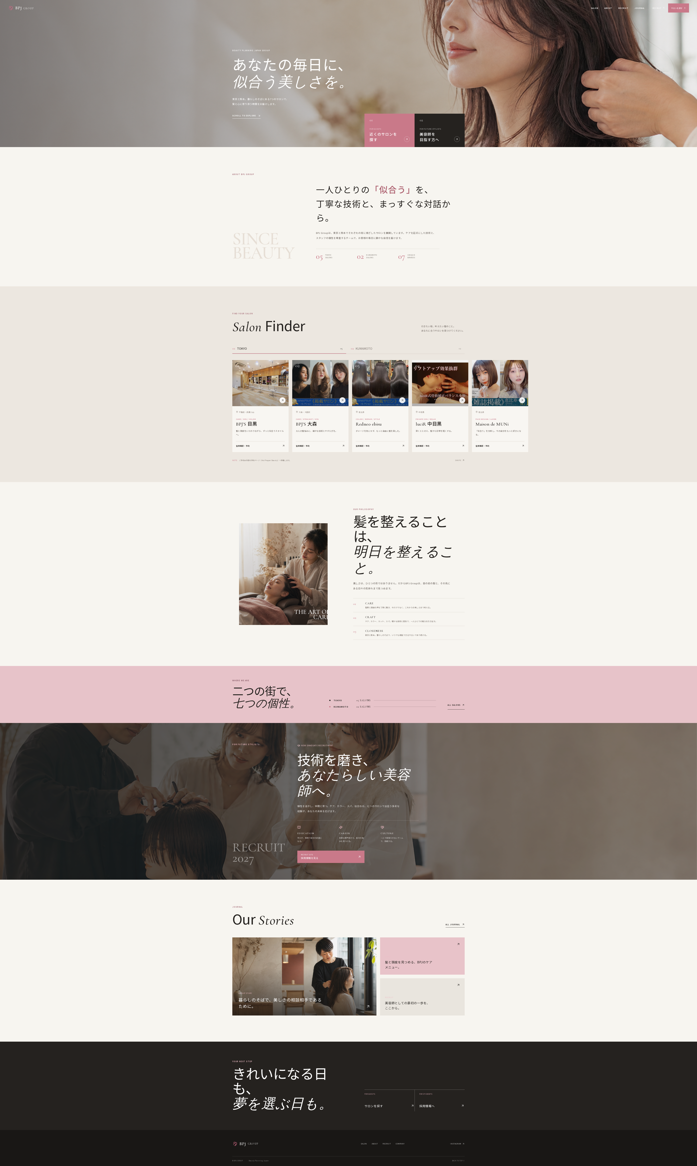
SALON (594, 8)
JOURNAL (640, 8)
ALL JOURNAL (453, 924)
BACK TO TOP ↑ (458, 1161)
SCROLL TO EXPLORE (244, 115)
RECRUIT (623, 8)
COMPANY (400, 1144)
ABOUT (608, 8)
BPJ (248, 1143)
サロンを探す (677, 8)
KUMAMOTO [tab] (406, 348)
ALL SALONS (454, 705)
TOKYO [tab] (287, 348)
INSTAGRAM (455, 1144)
